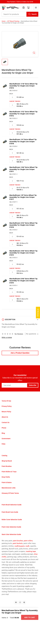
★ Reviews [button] (38, 313)
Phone (4, 428)
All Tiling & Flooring (13, 21)
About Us (5, 417)
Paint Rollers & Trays (9, 472)
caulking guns (19, 546)
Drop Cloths (6, 477)
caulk (27, 546)
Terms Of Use (6, 401)
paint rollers (28, 541)
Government (6, 438)
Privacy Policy (7, 406)
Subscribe (32, 385)
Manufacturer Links (8, 488)
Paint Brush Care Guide (10, 512)
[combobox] (20, 14)
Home (3, 21)
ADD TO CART (29, 617)
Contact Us (5, 422)
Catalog (4, 455)
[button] (7, 334)
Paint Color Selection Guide (11, 527)
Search (34, 14)
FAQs (3, 444)
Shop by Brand (7, 461)
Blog (3, 433)
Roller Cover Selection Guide (12, 519)
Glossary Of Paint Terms (10, 493)
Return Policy (6, 412)
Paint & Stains (7, 482)
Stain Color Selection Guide (11, 534)
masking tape (31, 551)
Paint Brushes (7, 466)
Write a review (7, 337)
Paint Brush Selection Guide (11, 505)
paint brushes (18, 541)
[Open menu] (35, 7)
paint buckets (18, 543)
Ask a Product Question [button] (20, 353)
